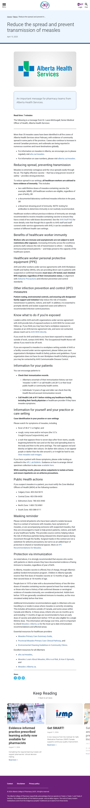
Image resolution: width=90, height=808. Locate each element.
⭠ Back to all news (45, 698)
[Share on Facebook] (15, 678)
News (15, 17)
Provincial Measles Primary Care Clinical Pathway (39, 641)
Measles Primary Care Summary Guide (35, 636)
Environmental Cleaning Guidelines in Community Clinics (42, 645)
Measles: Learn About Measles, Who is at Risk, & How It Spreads (46, 659)
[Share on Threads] (23, 678)
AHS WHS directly (38, 332)
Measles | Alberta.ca (30, 624)
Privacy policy (34, 784)
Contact (10, 784)
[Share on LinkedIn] (19, 678)
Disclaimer (21, 784)
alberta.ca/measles (66, 158)
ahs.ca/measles (37, 154)
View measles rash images (29, 454)
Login (80, 7)
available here (48, 465)
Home (9, 17)
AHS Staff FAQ (66, 219)
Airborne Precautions (27, 279)
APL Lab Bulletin (33, 462)
